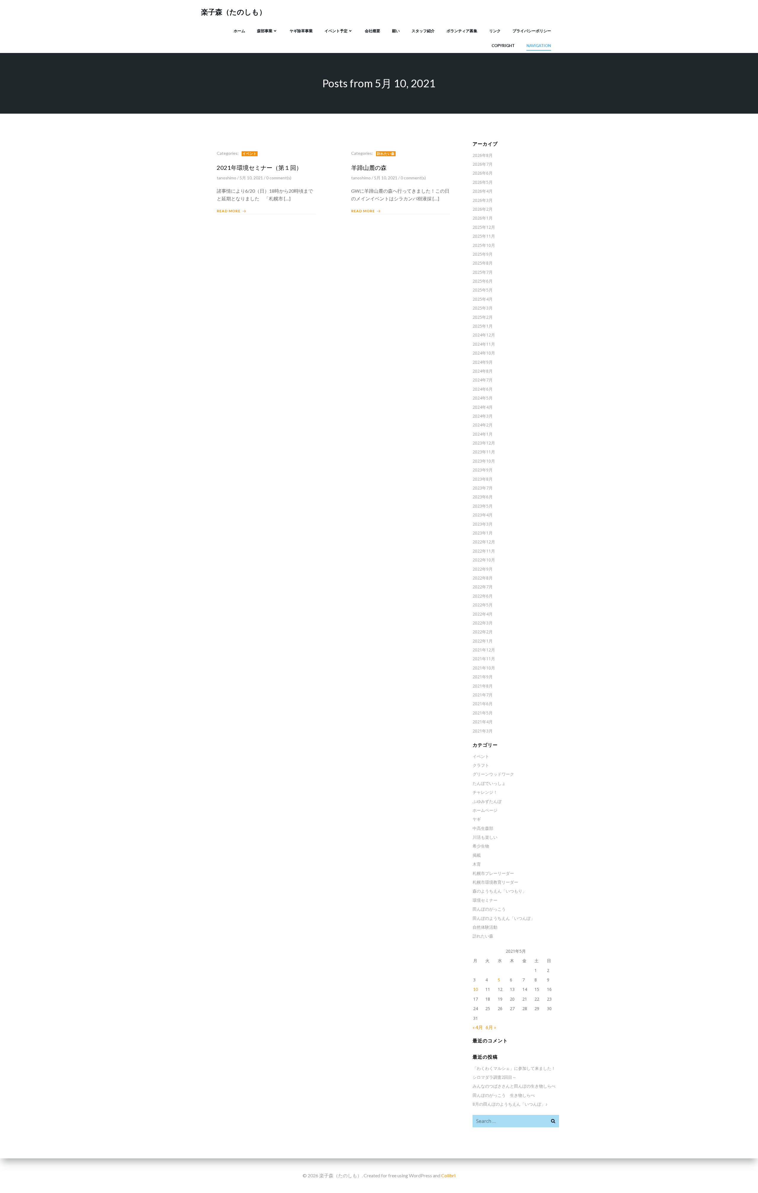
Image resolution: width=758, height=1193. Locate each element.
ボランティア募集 (462, 30)
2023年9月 (483, 470)
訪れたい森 (386, 153)
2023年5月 (483, 506)
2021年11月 (484, 658)
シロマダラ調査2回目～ (494, 1077)
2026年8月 (483, 155)
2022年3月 (483, 623)
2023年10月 (484, 461)
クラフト (481, 765)
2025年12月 (484, 227)
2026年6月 (483, 173)
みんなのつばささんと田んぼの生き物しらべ (514, 1086)
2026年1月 (483, 218)
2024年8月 (483, 371)
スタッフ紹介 (423, 30)
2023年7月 (483, 488)
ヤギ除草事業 (301, 30)
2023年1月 (483, 533)
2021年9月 (483, 677)
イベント (250, 153)
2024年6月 (483, 389)
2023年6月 (483, 497)
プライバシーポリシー (532, 30)
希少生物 (481, 846)
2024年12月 (484, 335)
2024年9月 (483, 362)
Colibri (448, 1175)
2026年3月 (483, 200)
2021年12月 (484, 650)
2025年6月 (483, 281)
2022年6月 (483, 596)
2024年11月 (484, 344)
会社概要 (372, 30)
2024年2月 (483, 425)
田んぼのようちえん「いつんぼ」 (504, 918)
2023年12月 (484, 443)
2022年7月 (483, 587)
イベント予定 (336, 30)
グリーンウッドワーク (493, 774)
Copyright (503, 45)
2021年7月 (483, 695)
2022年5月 (483, 605)
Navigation (538, 45)
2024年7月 (483, 380)
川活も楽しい (485, 837)
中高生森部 (483, 828)
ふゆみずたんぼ (487, 801)
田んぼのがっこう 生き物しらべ (504, 1095)
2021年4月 (483, 722)
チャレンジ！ (485, 792)
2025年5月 (483, 290)
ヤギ (477, 819)
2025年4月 (483, 299)
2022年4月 (483, 614)
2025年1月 (483, 326)
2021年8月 (483, 686)
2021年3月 (483, 731)
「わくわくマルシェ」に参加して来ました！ (514, 1068)
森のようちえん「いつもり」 (499, 891)
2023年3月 (483, 524)
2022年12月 (484, 542)
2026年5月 (483, 182)
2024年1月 (483, 434)
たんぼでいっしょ (489, 783)
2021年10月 (484, 668)
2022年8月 (483, 578)
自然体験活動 (485, 927)
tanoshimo (226, 177)
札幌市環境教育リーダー (495, 882)
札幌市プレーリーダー (493, 873)
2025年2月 (483, 317)
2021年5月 (483, 713)
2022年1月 (483, 641)
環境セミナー (485, 900)
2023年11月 (484, 452)
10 (475, 989)
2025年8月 (483, 263)
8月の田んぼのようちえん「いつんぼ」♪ (510, 1104)
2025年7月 (483, 272)
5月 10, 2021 (251, 177)
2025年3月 (483, 308)
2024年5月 (483, 398)
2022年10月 (484, 560)
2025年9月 (483, 254)
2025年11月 (484, 236)
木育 (477, 864)
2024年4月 (483, 407)
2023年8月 (483, 479)
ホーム (239, 30)
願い (396, 30)
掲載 (477, 855)
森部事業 (264, 30)
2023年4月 (483, 515)
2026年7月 (483, 164)
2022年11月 (484, 551)
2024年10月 (484, 353)
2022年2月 (483, 632)
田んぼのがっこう (489, 909)
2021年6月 (483, 703)
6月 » (491, 1027)
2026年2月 (483, 209)
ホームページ (485, 810)
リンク (495, 30)
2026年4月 (483, 191)
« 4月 (478, 1027)
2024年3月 (483, 416)
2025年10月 (484, 245)
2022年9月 (483, 569)
